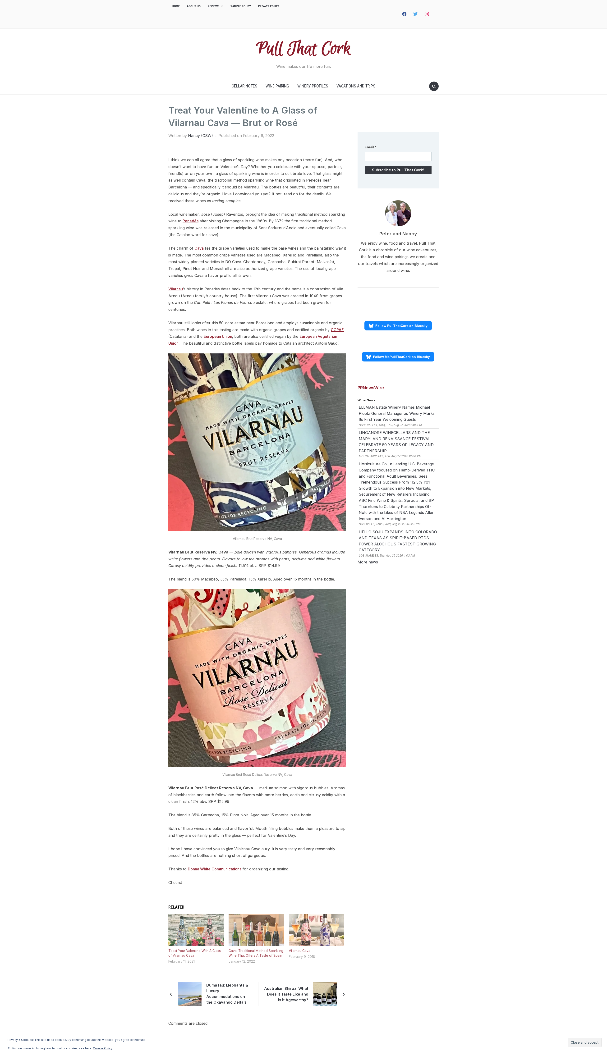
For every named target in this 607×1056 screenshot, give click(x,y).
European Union (218, 336)
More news (368, 562)
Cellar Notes (244, 85)
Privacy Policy (268, 6)
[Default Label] (435, 14)
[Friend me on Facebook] (404, 14)
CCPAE (337, 329)
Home (176, 6)
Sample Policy (240, 6)
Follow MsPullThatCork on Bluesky (401, 357)
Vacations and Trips (355, 85)
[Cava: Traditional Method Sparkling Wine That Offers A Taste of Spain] (256, 930)
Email (371, 147)
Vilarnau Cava (299, 951)
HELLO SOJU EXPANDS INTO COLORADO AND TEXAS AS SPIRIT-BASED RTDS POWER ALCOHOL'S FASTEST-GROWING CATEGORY (398, 541)
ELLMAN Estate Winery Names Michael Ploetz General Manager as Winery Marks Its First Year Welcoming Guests (397, 413)
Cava (199, 248)
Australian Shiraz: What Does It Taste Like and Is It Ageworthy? (286, 994)
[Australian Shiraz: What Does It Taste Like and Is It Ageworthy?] (324, 993)
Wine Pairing (277, 85)
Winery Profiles (312, 85)
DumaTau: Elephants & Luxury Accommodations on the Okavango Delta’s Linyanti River (227, 994)
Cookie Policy (102, 1048)
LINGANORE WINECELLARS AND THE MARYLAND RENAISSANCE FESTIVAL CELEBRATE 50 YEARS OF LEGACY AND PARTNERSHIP (396, 441)
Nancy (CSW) (200, 135)
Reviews (214, 6)
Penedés (190, 221)
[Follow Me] (415, 14)
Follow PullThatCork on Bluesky (401, 326)
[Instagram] (426, 14)
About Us (194, 6)
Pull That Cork (303, 49)
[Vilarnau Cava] (316, 930)
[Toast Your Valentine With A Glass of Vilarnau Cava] (196, 930)
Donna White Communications (214, 869)
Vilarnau (175, 289)
